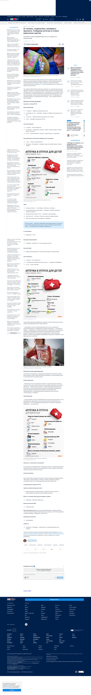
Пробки (52, 16)
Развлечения (58, 615)
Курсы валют (47, 16)
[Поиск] (77, 19)
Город (26, 611)
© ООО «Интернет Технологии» (27, 671)
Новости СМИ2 (27, 590)
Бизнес (26, 607)
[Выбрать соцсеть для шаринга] (63, 44)
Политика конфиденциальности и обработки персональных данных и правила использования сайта (64, 661)
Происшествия (58, 611)
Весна (26, 609)
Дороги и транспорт (29, 613)
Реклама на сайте (11, 605)
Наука (42, 615)
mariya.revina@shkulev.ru (11, 669)
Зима (42, 605)
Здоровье (27, 619)
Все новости (14, 27)
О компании (9, 611)
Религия (57, 617)
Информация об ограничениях (51, 656)
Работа (56, 613)
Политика (57, 609)
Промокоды (64, 16)
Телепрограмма (29, 16)
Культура (43, 609)
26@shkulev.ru (20, 662)
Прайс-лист (9, 607)
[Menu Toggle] (7, 19)
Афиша (35, 16)
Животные (27, 617)
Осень (56, 607)
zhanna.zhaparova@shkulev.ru (12, 667)
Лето (42, 611)
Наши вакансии (10, 613)
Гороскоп (40, 16)
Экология (71, 611)
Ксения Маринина (31, 540)
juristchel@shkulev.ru (35, 663)
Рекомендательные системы (51, 659)
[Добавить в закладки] (59, 44)
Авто (26, 605)
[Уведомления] (80, 19)
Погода (23, 16)
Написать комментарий (32, 44)
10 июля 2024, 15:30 (27, 41)
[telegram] (26, 624)
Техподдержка (10, 609)
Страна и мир (72, 609)
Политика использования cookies (52, 658)
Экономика (71, 613)
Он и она (57, 605)
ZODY (56, 16)
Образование (44, 619)
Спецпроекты (72, 615)
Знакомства (18, 16)
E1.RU (41, 84)
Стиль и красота (72, 607)
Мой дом (43, 613)
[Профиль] (83, 19)
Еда (26, 615)
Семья (56, 619)
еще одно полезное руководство (55, 533)
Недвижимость (10, 16)
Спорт (70, 605)
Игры (59, 16)
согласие (7, 687)
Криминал (43, 607)
